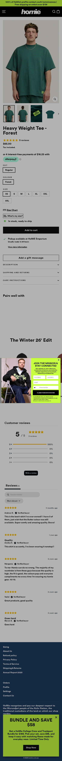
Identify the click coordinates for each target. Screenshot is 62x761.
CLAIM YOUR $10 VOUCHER (45, 393)
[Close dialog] (58, 360)
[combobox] (36, 387)
